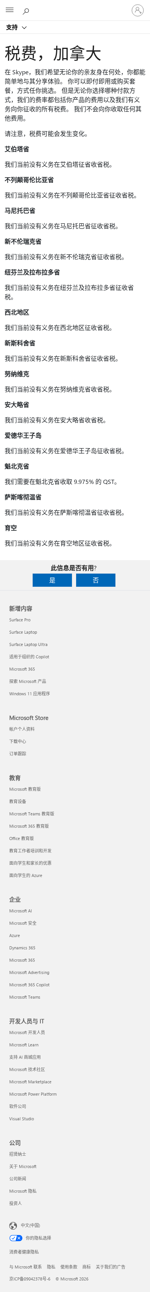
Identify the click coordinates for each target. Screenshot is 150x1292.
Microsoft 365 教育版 (29, 826)
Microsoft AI (20, 911)
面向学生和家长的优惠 (30, 863)
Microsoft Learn (23, 1045)
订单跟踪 (17, 753)
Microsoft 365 (22, 669)
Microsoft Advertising (29, 972)
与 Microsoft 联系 (25, 1267)
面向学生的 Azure (25, 875)
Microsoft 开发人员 (27, 1032)
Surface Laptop (23, 632)
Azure (14, 935)
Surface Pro (19, 620)
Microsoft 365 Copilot (29, 984)
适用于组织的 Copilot (29, 656)
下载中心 (17, 741)
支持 (12, 27)
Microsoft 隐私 (23, 1191)
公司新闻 (17, 1179)
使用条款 (68, 1267)
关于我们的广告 (110, 1267)
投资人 (15, 1203)
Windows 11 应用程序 (29, 693)
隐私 (51, 1267)
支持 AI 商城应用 (25, 1057)
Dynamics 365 (22, 948)
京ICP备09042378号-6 (29, 1279)
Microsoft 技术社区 (27, 1069)
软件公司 (17, 1106)
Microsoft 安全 (23, 923)
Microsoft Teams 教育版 (31, 814)
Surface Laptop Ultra (28, 644)
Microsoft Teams (24, 997)
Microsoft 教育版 (25, 789)
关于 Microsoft (23, 1166)
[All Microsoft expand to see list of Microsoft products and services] (9, 10)
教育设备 (17, 801)
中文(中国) (30, 1225)
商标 (86, 1267)
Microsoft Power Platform (33, 1094)
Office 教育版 (21, 838)
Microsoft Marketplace (30, 1081)
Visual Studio (21, 1118)
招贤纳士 (17, 1154)
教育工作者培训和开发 (30, 851)
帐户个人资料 (22, 729)
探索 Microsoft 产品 (27, 681)
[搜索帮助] (26, 10)
